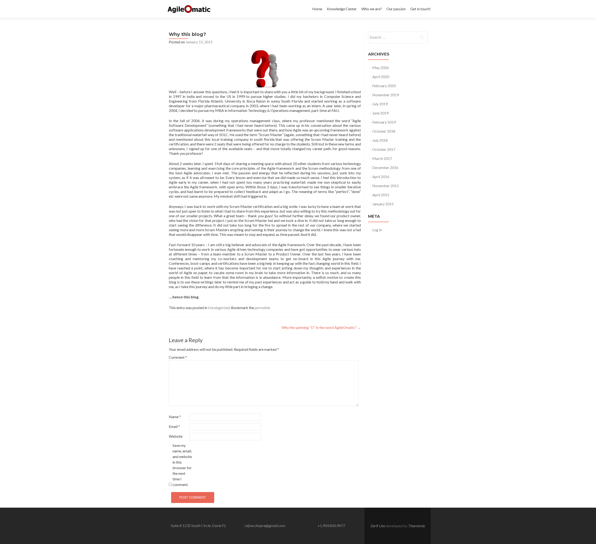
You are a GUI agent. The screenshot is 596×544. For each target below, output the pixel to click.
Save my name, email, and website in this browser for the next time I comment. (182, 465)
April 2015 (380, 195)
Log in (377, 229)
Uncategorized (219, 307)
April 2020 (380, 76)
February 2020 (384, 85)
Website (176, 436)
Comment (178, 357)
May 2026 (380, 67)
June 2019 (380, 113)
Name (175, 416)
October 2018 (383, 131)
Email (174, 426)
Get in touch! (420, 9)
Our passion (396, 9)
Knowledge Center (342, 9)
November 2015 (385, 185)
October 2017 (383, 149)
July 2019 (380, 104)
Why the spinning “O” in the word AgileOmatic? (321, 327)
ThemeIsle (416, 525)
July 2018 (380, 140)
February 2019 (384, 122)
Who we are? (371, 9)
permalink (262, 307)
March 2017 (382, 158)
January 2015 (383, 204)
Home (317, 9)
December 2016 (385, 167)
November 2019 (385, 95)
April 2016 (380, 176)
